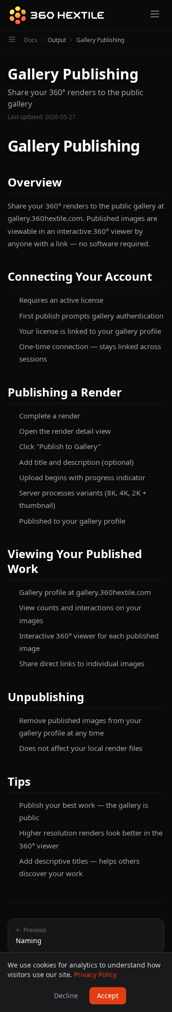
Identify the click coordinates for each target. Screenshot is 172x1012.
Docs (30, 40)
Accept (107, 995)
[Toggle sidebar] (12, 40)
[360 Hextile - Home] (56, 15)
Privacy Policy (95, 974)
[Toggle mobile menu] (154, 15)
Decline (66, 995)
